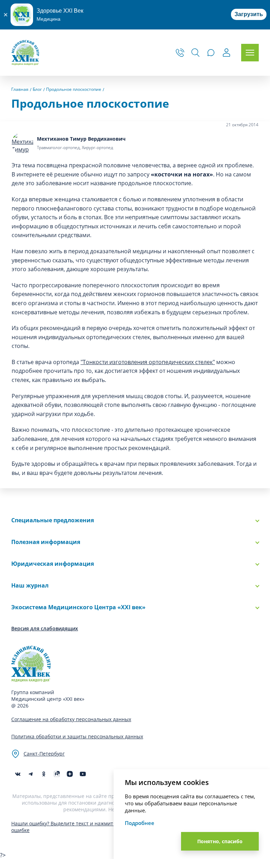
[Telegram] (31, 774)
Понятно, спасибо (220, 841)
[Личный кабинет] (226, 53)
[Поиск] (195, 52)
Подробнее (139, 822)
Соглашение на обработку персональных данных (71, 719)
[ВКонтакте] (18, 774)
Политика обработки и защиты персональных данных (77, 736)
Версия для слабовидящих (44, 628)
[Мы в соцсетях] (44, 774)
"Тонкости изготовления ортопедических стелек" (148, 362)
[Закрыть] (5, 15)
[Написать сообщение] (211, 52)
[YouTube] (83, 774)
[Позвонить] (180, 52)
